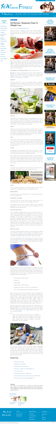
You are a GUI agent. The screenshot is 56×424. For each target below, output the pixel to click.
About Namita (44, 414)
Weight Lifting (29, 309)
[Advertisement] (50, 199)
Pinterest (8, 415)
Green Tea (37, 119)
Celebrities (3, 32)
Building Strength (4, 28)
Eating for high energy (19, 361)
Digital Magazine (19, 415)
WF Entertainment (32, 419)
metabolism (26, 77)
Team (43, 415)
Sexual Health (3, 52)
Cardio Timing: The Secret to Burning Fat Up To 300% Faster (27, 375)
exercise (12, 242)
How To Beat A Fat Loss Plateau (13, 403)
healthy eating (31, 241)
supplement (23, 30)
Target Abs (2, 54)
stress (32, 194)
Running (17, 309)
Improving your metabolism (20, 364)
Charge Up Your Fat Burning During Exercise (21, 404)
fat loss (40, 83)
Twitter (5, 415)
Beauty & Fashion (4, 26)
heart (39, 268)
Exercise (16, 307)
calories (26, 231)
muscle (26, 234)
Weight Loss (14, 19)
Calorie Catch (3, 30)
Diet (11, 307)
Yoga (38, 309)
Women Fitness (17, 6)
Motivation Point (4, 48)
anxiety (35, 289)
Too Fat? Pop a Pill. (18, 371)
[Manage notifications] (53, 421)
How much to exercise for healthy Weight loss (24, 368)
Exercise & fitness (4, 41)
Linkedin (6, 415)
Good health (3, 46)
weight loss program (16, 235)
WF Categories (31, 414)
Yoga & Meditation (4, 58)
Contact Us (44, 419)
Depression (31, 289)
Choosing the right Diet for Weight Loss (22, 373)
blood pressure (29, 85)
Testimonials (44, 417)
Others (2, 60)
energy (30, 75)
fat (10, 223)
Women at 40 (3, 56)
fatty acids (12, 151)
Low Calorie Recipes (32, 415)
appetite (12, 77)
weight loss (37, 301)
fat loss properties (32, 118)
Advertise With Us (19, 414)
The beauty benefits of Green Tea (21, 366)
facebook (3, 415)
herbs (36, 63)
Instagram (10, 415)
